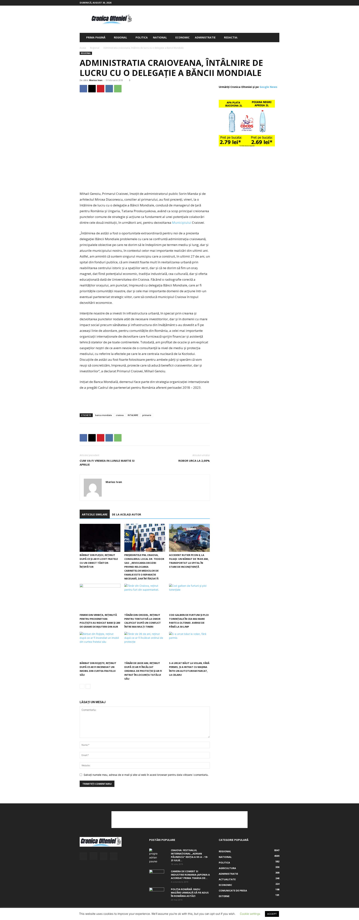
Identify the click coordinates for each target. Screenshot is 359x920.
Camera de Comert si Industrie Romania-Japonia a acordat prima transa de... (190, 875)
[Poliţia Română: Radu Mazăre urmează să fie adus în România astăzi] (156, 892)
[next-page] (88, 686)
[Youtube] (276, 3)
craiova (120, 415)
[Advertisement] (211, 19)
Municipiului (181, 222)
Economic (182, 37)
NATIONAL (160, 37)
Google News (268, 87)
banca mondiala (103, 415)
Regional (120, 37)
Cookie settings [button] (250, 914)
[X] (270, 3)
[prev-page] (82, 686)
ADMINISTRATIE (205, 37)
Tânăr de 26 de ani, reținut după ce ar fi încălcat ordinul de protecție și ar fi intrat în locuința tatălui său (143, 670)
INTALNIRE (133, 415)
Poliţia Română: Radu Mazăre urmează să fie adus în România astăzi (190, 893)
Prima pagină (95, 37)
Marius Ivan (95, 80)
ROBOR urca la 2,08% (194, 460)
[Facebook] (258, 3)
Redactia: (231, 37)
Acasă (83, 47)
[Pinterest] (100, 88)
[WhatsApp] (118, 88)
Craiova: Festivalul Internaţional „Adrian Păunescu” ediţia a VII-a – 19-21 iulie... (189, 855)
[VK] (109, 88)
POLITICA (142, 37)
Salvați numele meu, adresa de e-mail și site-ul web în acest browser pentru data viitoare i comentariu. (146, 774)
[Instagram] (264, 3)
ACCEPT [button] (272, 913)
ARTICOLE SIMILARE (95, 514)
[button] (274, 38)
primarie (146, 415)
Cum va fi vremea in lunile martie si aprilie (107, 462)
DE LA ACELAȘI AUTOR (126, 514)
